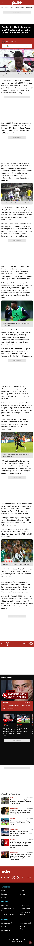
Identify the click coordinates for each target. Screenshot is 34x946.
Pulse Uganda (5, 930)
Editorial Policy (25, 909)
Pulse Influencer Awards (25, 913)
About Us (4, 905)
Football (11, 7)
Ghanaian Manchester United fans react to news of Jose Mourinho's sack (9, 731)
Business (22, 894)
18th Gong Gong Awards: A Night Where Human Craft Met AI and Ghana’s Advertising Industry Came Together (20, 857)
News (11, 797)
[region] (17, 726)
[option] (9, 726)
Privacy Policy (24, 905)
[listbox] (18, 726)
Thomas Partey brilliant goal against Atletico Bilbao (22, 730)
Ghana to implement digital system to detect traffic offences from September (20, 801)
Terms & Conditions (7, 914)
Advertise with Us (6, 910)
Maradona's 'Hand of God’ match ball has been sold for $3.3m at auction (20, 822)
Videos (5, 702)
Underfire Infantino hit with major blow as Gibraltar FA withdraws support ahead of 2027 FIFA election (21, 844)
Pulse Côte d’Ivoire (23, 928)
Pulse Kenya (5, 927)
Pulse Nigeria (5, 923)
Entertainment (15, 808)
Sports (6, 7)
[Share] (30, 41)
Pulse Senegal (24, 923)
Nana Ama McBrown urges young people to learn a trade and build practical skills (20, 812)
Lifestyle (4, 897)
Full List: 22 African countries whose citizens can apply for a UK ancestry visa (21, 833)
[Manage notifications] (30, 942)
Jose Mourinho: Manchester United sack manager (16, 707)
